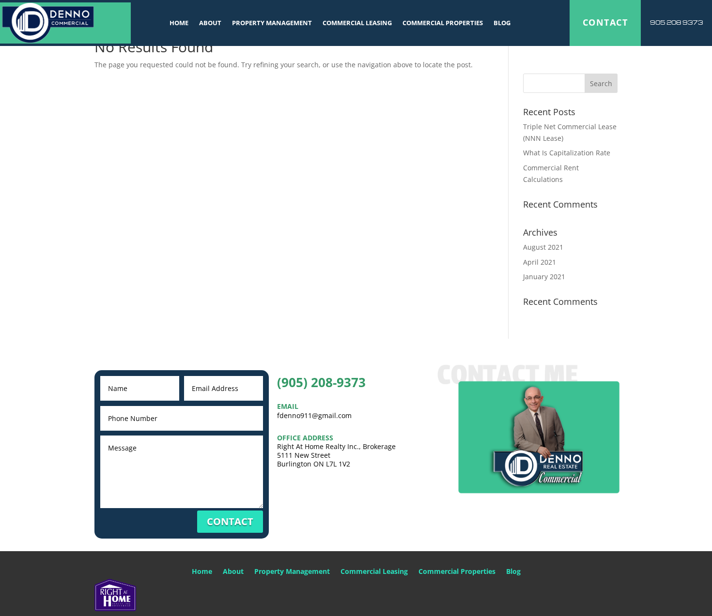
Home (179, 22)
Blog (502, 22)
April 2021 (539, 262)
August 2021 (543, 247)
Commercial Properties (442, 22)
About (210, 22)
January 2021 (544, 276)
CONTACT (605, 22)
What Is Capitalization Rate (566, 152)
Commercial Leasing (357, 22)
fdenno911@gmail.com (314, 415)
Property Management (272, 22)
